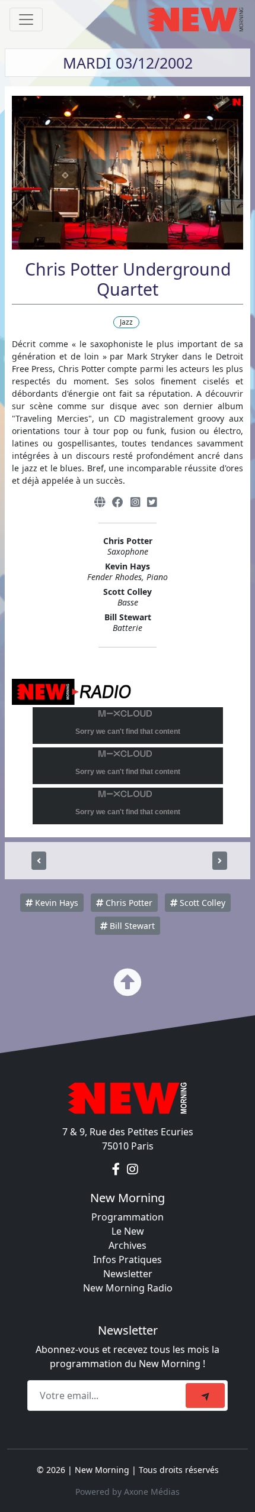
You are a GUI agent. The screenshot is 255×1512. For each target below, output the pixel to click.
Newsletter (127, 1273)
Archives (127, 1245)
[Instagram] (135, 502)
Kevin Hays (55, 902)
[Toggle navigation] (26, 19)
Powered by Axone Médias (127, 1491)
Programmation (127, 1216)
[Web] (99, 502)
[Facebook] (117, 502)
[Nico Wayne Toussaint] (38, 860)
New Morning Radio (128, 1287)
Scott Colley (201, 902)
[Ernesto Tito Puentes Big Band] (219, 860)
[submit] (205, 1395)
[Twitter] (152, 502)
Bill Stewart (131, 925)
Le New (127, 1231)
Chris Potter (127, 902)
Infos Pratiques (127, 1259)
